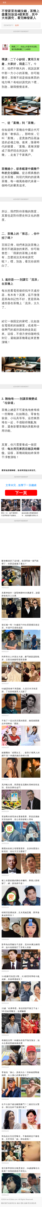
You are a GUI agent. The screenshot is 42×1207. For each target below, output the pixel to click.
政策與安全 (12, 1203)
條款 (18, 1203)
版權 (26, 1203)
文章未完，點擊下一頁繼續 (21, 485)
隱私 (22, 1203)
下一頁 (21, 493)
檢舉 (17, 25)
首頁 (4, 2)
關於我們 (4, 1203)
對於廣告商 (32, 1203)
